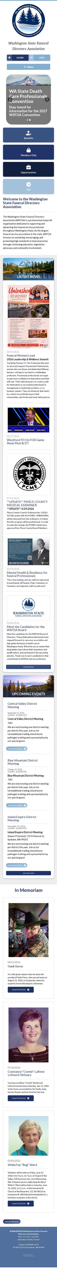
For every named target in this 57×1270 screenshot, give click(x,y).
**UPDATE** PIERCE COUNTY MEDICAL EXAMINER (27, 503)
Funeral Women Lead (21, 355)
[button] (10, 99)
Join (41, 57)
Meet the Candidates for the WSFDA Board (26, 628)
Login (20, 57)
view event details (15, 748)
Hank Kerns (15, 966)
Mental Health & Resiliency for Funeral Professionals (27, 574)
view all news (28, 667)
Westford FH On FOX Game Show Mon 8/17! (25, 441)
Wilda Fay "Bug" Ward (22, 1165)
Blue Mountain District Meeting (23, 762)
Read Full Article (19, 989)
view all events (29, 873)
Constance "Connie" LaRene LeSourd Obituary (26, 1073)
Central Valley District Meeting (22, 705)
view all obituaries (12, 1221)
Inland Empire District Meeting (22, 818)
